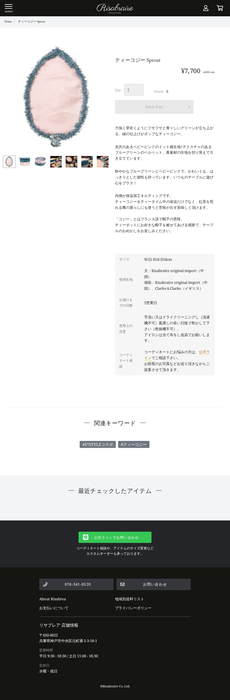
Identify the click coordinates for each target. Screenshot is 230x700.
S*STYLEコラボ (99, 444)
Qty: (118, 90)
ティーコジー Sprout (31, 21)
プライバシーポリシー (133, 607)
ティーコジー (135, 444)
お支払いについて (53, 607)
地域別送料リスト (129, 598)
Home (8, 21)
